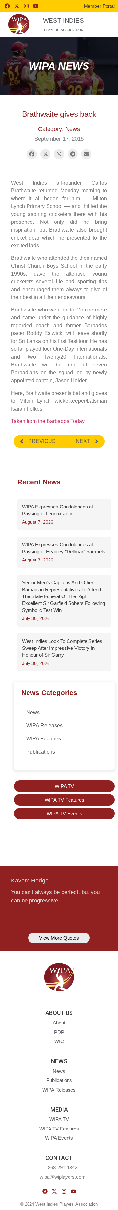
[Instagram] (26, 6)
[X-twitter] (17, 6)
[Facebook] (7, 6)
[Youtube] (36, 6)
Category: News (59, 129)
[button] (103, 24)
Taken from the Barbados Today (48, 421)
